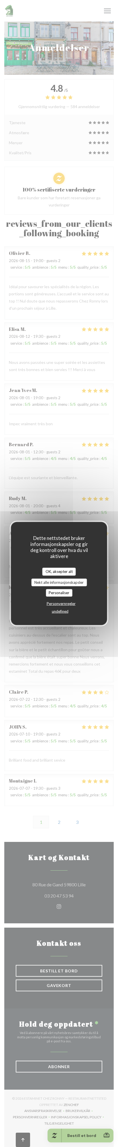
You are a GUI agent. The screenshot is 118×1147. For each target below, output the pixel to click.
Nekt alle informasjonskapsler (59, 582)
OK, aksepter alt (59, 571)
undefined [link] (60, 611)
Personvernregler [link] (61, 603)
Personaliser (59, 592)
